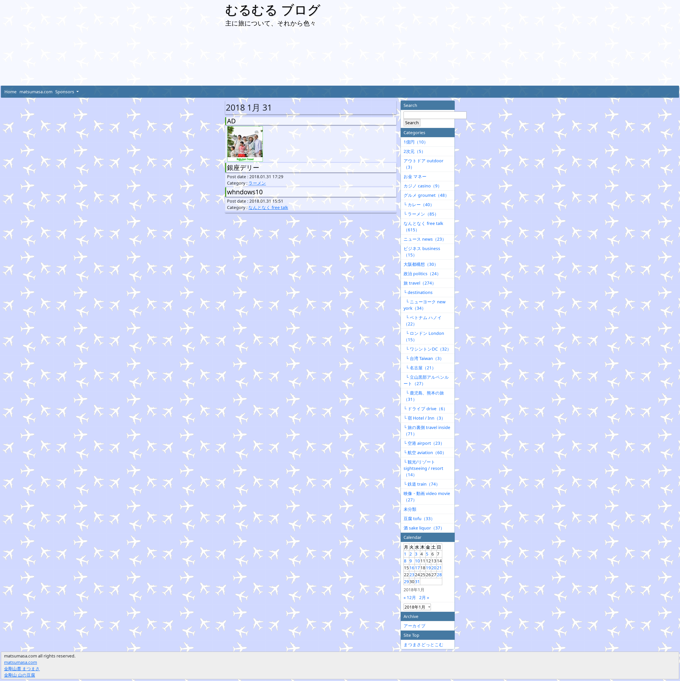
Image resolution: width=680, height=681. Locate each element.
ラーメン (257, 183)
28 (439, 574)
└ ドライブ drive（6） (425, 408)
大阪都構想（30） (421, 264)
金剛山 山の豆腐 (19, 675)
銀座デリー (243, 167)
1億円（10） (416, 142)
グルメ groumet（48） (426, 195)
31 (417, 581)
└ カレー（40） (419, 204)
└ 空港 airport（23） (424, 443)
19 (428, 568)
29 (406, 581)
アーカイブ (415, 626)
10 (417, 561)
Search (412, 122)
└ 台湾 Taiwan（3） (424, 358)
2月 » (424, 597)
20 (433, 568)
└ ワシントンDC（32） (427, 349)
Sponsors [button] (65, 92)
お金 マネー (415, 176)
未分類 (410, 509)
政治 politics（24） (422, 273)
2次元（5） (415, 151)
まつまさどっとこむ (423, 644)
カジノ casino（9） (423, 186)
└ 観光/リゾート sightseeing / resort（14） (423, 468)
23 (411, 574)
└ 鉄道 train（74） (422, 484)
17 (417, 568)
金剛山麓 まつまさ (22, 668)
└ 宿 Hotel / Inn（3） (424, 418)
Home (10, 92)
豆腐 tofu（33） (419, 518)
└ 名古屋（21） (420, 368)
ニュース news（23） (425, 239)
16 (411, 568)
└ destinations (418, 292)
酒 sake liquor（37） (424, 528)
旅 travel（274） (420, 283)
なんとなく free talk (268, 207)
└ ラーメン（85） (421, 214)
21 (439, 568)
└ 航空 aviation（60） (425, 452)
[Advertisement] (340, 57)
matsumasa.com (35, 92)
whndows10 (245, 192)
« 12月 (410, 597)
